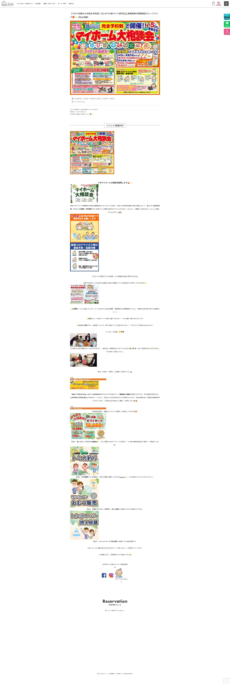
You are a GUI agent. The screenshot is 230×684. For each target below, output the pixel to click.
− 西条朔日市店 (115, 655)
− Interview (131, 649)
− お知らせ (149, 649)
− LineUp (68, 649)
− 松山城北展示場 (115, 652)
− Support (95, 655)
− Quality (95, 652)
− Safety (95, 649)
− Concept (69, 655)
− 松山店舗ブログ (151, 652)
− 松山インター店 (115, 649)
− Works (68, 652)
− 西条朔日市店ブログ (152, 655)
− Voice (130, 652)
